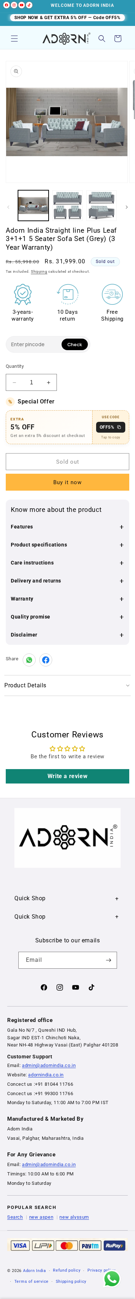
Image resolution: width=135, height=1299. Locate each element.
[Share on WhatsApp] (29, 659)
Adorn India (34, 1270)
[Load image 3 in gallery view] (101, 205)
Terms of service (31, 1281)
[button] (14, 38)
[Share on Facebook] (45, 659)
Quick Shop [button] (30, 898)
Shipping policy (71, 1281)
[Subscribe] (109, 960)
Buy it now (67, 482)
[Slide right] (127, 207)
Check (74, 344)
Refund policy (66, 1270)
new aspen (41, 1217)
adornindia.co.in (46, 1074)
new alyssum (74, 1217)
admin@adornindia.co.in (49, 1065)
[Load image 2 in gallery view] (67, 205)
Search (15, 1217)
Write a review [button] (67, 776)
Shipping (39, 271)
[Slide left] (8, 207)
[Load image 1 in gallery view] (33, 205)
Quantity (15, 366)
